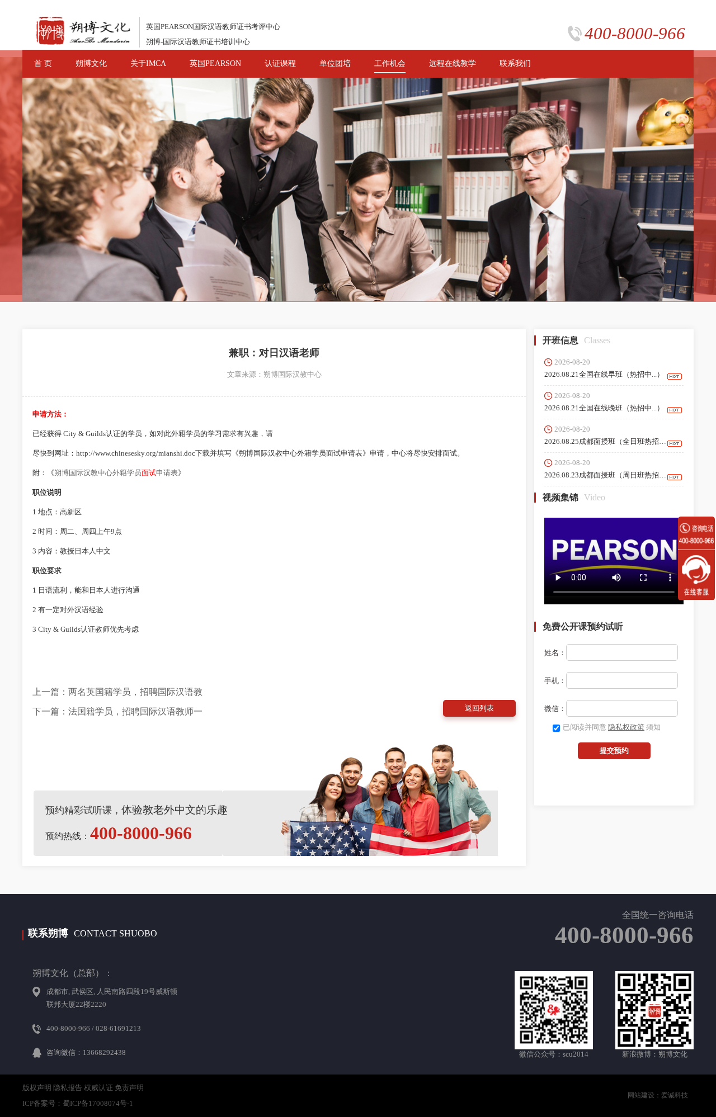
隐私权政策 (626, 727)
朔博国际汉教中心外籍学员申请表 (116, 472)
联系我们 (515, 63)
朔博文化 (91, 63)
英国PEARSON (215, 63)
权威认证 (98, 1087)
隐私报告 (67, 1087)
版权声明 (36, 1087)
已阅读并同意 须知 (612, 727)
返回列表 (479, 708)
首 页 (43, 63)
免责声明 (129, 1087)
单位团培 (335, 63)
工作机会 (390, 63)
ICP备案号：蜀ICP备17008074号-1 (77, 1103)
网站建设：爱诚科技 (658, 1095)
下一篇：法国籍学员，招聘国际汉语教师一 (117, 711)
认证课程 (280, 63)
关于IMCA (148, 63)
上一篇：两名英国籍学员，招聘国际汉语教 (117, 692)
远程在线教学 (452, 63)
